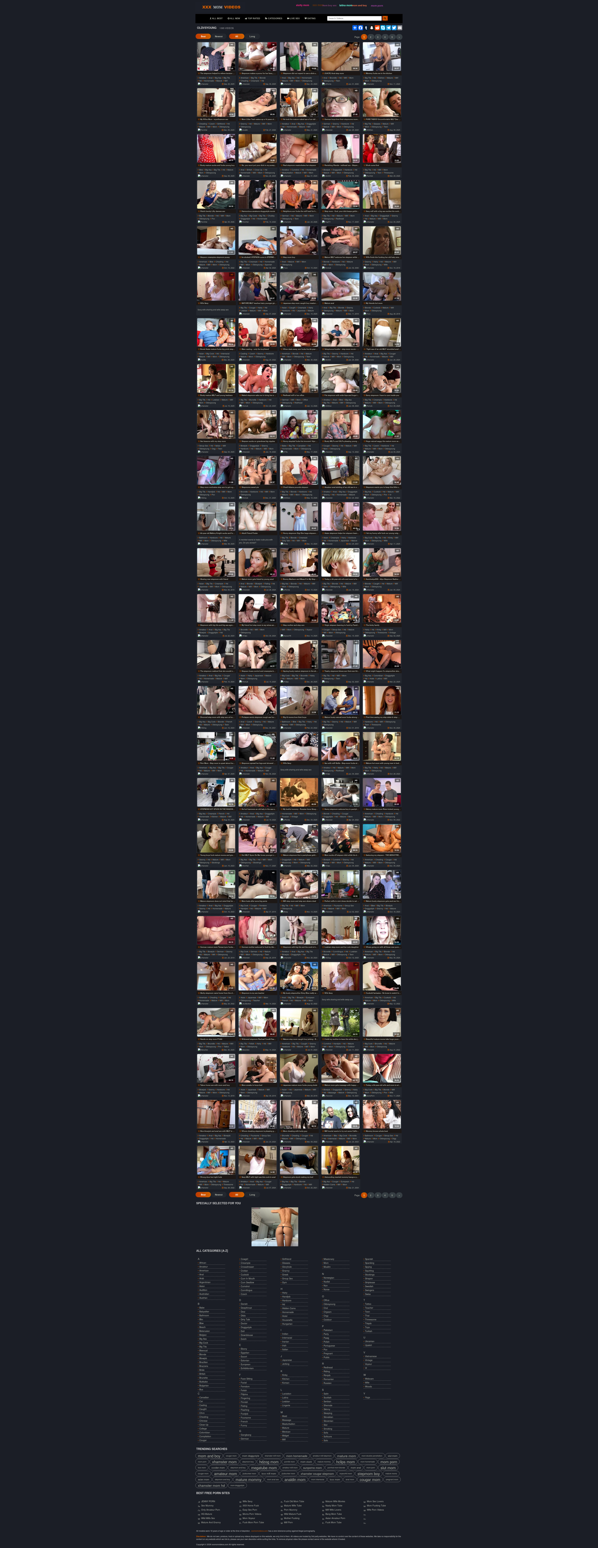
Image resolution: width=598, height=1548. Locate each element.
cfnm (202, 1412)
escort (244, 1356)
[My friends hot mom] (382, 286)
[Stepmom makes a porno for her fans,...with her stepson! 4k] (257, 56)
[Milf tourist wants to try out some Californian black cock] (340, 1114)
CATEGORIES (274, 18)
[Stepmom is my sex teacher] (257, 976)
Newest (219, 36)
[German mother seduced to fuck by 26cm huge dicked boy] (257, 930)
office (305, 399)
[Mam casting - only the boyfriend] (257, 332)
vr (390, 494)
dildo (243, 1315)
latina (379, 678)
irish (284, 1345)
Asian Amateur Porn (335, 1518)
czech (212, 123)
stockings (216, 862)
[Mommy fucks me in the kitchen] (382, 56)
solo (326, 1440)
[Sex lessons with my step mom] (216, 424)
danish (244, 1303)
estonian (245, 1360)
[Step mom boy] (299, 240)
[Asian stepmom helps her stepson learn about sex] (340, 516)
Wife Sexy (247, 1501)
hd (200, 80)
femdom (263, 905)
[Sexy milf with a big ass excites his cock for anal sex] (382, 194)
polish (327, 1341)
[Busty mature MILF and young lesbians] (216, 378)
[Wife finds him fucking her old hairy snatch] (382, 240)
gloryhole (287, 1266)
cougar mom (231, 1455)
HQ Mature (206, 1513)
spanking (369, 1262)
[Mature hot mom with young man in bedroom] (382, 746)
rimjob (327, 1375)
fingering (245, 1398)
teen (338, 80)
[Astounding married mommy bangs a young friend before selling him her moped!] (340, 1160)
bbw (201, 169)
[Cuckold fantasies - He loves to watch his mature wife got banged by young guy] (382, 976)
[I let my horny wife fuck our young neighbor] (382, 516)
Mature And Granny (211, 1522)
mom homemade (296, 1456)
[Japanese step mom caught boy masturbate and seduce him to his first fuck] (299, 286)
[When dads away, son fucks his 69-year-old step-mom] (299, 332)
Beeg (286, 543)
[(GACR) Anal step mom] (340, 56)
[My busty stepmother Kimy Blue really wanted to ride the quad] (299, 976)
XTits (286, 452)
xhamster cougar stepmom (317, 1473)
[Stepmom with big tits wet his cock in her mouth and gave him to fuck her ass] (299, 930)
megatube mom (264, 1467)
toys (367, 1327)
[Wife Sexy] (216, 286)
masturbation (287, 172)
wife (386, 264)
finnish (244, 1402)
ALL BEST (217, 18)
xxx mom (318, 5)
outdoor (351, 1046)
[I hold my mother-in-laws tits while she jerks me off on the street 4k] (340, 1022)
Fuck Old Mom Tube (294, 1501)
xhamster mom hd (211, 1485)
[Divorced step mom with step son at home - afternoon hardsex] (216, 700)
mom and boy (359, 5)
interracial (225, 353)
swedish (369, 1286)
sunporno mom (312, 1468)
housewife (287, 1319)
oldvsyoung (307, 80)
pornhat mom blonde (336, 1467)
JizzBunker (246, 1003)
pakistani (328, 1330)
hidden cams (329, 1184)
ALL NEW (235, 18)
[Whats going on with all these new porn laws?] (382, 930)
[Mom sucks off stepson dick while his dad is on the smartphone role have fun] (340, 838)
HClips (244, 635)
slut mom (392, 1455)
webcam (369, 1378)
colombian (378, 675)
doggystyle (311, 123)
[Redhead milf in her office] (299, 378)
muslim (327, 1266)
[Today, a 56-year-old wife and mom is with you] (382, 1068)
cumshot (295, 169)
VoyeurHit (287, 635)
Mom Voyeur (249, 1518)
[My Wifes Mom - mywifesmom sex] (216, 102)
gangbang (246, 1434)
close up (258, 169)
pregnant (328, 1353)
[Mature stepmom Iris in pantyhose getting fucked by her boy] (299, 838)
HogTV (327, 221)
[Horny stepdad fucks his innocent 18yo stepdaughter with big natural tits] (299, 424)
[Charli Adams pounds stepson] (299, 470)
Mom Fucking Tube (376, 1505)
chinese (203, 1420)
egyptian (245, 1352)
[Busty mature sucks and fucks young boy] (216, 148)
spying (368, 1266)
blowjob (326, 169)
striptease (370, 1282)
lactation (286, 1393)
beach (202, 1327)
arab (201, 1278)
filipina (244, 1394)
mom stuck (306, 1461)
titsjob (368, 1323)
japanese (301, 310)
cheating (244, 80)
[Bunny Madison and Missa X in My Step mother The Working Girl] (299, 562)
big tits (227, 77)
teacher (256, 1000)
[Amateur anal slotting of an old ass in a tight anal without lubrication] (340, 470)
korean (285, 1382)
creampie (255, 80)
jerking (285, 1363)
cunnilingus (338, 951)
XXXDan (370, 130)
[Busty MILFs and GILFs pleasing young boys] (340, 424)
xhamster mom (224, 1461)
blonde (263, 77)
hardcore (345, 123)
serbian (327, 1401)
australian (204, 1293)
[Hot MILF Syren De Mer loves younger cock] (257, 838)
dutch (244, 1338)
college (203, 1428)
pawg (326, 1337)
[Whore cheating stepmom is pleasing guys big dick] (257, 1114)
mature (219, 80)
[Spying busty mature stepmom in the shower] (299, 654)
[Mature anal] (340, 286)
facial (244, 1382)
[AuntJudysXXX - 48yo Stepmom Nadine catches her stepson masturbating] (382, 562)
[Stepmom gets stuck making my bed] (299, 1160)
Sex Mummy (207, 1505)
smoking (328, 1428)
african (202, 1262)
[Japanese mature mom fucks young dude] (299, 1068)
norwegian (329, 1277)
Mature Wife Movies (335, 1501)
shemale (328, 1405)
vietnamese (371, 1356)
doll (242, 1331)
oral (326, 1307)
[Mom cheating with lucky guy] (299, 1114)
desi (243, 1311)
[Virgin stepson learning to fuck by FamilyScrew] (340, 608)
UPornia (328, 84)
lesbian (244, 310)
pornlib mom (289, 1461)
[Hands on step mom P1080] (216, 1022)
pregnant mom (392, 1479)
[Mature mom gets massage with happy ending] (340, 1068)
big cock (253, 215)
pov (213, 218)
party (326, 1333)
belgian (203, 1334)
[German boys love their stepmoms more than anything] (340, 102)
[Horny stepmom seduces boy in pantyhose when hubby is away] (340, 792)
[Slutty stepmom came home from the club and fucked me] (216, 976)
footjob (244, 1413)
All (236, 36)
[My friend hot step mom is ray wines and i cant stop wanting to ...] (257, 608)
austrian (203, 1297)
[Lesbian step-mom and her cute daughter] (340, 930)
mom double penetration (372, 1455)
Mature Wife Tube (293, 1505)
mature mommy (324, 1461)
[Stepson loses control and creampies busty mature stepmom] (257, 654)
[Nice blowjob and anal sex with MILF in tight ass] (216, 1114)
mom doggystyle (250, 1455)
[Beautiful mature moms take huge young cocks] (382, 1022)
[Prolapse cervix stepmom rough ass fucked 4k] (257, 700)
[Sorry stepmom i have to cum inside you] (382, 378)
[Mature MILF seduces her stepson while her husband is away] (340, 240)
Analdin (245, 130)
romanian (329, 1379)
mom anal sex (273, 1479)
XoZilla (203, 359)
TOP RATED (253, 18)
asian (284, 307)
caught (292, 307)
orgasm (328, 1311)
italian (218, 445)
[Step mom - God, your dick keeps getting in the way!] (340, 194)
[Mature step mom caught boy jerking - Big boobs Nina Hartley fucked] (299, 1022)
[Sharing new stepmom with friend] (216, 562)
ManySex (204, 1049)
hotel (372, 678)
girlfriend (221, 123)
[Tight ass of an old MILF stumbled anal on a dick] (382, 332)
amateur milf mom (290, 1467)
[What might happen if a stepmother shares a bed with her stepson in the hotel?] (382, 654)
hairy (375, 261)
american (245, 77)
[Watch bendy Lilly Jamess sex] (216, 194)
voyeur (309, 629)
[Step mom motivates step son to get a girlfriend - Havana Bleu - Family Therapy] (216, 470)
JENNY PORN (208, 1501)
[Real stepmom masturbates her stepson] (299, 148)
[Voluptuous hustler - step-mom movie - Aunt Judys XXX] (340, 332)
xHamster (204, 84)
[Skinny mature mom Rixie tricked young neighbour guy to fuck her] (382, 792)
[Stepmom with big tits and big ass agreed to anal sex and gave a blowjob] (216, 608)
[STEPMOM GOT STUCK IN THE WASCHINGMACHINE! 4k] (216, 792)
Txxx (286, 267)
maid (284, 1416)
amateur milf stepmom (322, 1455)
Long (252, 36)
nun (326, 1285)
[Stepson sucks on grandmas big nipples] (257, 424)
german (326, 123)
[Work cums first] (382, 148)
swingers (369, 1290)
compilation (205, 1436)
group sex (203, 445)
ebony (244, 1348)
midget (285, 1435)
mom (298, 80)
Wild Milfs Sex (208, 1518)
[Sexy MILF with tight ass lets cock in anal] (257, 1160)
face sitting (246, 1378)
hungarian (287, 1323)
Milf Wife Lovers (333, 1509)
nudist (327, 1281)
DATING (311, 18)
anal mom (350, 1479)
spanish (268, 264)
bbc (335, 1135)
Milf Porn (288, 1522)
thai (367, 1315)
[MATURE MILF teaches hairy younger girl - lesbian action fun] (257, 286)
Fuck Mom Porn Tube (253, 1522)
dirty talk (286, 540)
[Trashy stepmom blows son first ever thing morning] (340, 654)
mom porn (377, 5)
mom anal (356, 1467)
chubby (271, 215)
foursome (338, 905)
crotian (244, 1270)
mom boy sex (329, 5)
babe (284, 445)
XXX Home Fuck (251, 1505)
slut (325, 1424)
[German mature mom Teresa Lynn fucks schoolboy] (216, 930)
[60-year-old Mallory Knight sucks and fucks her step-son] (216, 516)
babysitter (204, 1311)
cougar (252, 307)
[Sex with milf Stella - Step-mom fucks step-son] (340, 746)
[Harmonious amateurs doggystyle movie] (257, 194)
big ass (218, 77)
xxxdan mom (218, 1467)
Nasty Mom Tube (333, 1505)
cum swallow (247, 1282)
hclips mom (345, 1461)
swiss (368, 1294)
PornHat (204, 130)
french (229, 721)
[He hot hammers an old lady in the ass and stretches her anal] (257, 792)
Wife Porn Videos (375, 1509)
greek (285, 1274)
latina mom (345, 5)
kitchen (381, 77)
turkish (368, 1331)
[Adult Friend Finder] (257, 516)
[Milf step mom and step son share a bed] (299, 884)
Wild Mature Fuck (292, 1513)
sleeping (328, 1413)
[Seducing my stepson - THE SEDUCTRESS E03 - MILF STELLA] (382, 838)
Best (203, 36)
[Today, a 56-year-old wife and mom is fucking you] (340, 562)
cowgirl (244, 1258)
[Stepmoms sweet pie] (257, 470)
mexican (286, 1431)
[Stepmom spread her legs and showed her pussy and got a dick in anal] (257, 746)
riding (327, 1371)
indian (285, 1333)
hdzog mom (269, 1461)
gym (284, 1282)
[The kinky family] (382, 608)
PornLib (328, 267)
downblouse (247, 1335)
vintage (392, 632)
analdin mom (295, 1479)
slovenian (328, 1420)
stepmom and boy (238, 1467)
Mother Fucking (291, 1518)
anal (211, 77)
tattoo (226, 1046)
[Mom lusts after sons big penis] (257, 884)
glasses (376, 123)
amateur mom (225, 1473)
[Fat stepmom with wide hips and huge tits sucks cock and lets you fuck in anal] (340, 378)
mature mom (346, 1455)
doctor (244, 1323)
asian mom (203, 1479)
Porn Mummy (290, 1509)
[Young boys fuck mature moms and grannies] (216, 838)
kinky (390, 537)
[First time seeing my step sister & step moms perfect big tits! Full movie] (382, 700)
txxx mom (202, 1467)
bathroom (203, 537)
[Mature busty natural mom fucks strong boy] (340, 700)
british (249, 169)
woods (368, 1386)
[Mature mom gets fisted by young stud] (257, 562)
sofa (326, 1432)
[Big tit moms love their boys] (299, 700)
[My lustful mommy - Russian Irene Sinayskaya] (299, 792)
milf (226, 80)
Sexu (327, 681)
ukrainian (369, 1341)
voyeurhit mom (345, 1473)
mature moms (391, 1473)
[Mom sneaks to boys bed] (257, 1068)
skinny (327, 1409)
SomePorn (371, 1095)
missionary (286, 862)
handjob (211, 491)
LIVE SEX (294, 18)
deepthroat (246, 1307)
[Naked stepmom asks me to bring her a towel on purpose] (257, 378)
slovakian (328, 1417)
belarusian (204, 1330)
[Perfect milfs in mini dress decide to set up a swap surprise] (340, 884)
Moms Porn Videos (252, 1513)
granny (244, 123)
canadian (301, 445)
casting (244, 353)
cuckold (376, 307)
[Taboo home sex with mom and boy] (216, 1068)
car (201, 1401)
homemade (209, 80)
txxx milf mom (269, 1473)
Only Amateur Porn (210, 1509)
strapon (369, 1278)
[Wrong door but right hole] (216, 1160)
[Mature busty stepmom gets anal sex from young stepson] (382, 884)
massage (332, 1092)
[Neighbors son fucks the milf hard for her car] (299, 194)
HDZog (203, 497)
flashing (245, 1409)
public (327, 1357)
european (310, 997)
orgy (214, 448)
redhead (340, 218)
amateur (202, 77)
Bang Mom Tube (333, 1513)
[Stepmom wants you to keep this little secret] (382, 470)
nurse (327, 1289)
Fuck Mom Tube (333, 1522)
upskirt (368, 1345)
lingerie (286, 1405)
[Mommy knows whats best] (382, 1114)
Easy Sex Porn (250, 1509)
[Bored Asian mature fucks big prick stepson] (216, 332)
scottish (327, 1397)
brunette (333, 77)
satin (326, 1393)
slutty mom (302, 5)
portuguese (329, 1345)
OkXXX (328, 176)
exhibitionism (247, 1368)
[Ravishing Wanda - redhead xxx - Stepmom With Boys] (340, 148)
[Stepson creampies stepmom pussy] (216, 240)
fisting (267, 583)
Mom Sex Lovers (375, 1501)
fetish (251, 1043)
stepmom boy (248, 1461)
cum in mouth (248, 1278)
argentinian (205, 1282)
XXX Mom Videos (220, 7)
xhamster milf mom (273, 1455)
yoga (367, 1397)
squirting (369, 1270)
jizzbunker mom (249, 1473)
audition (203, 1290)
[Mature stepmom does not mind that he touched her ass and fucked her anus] (216, 884)
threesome (389, 172)
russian (285, 816)
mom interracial (317, 1479)
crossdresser (247, 1266)
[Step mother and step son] (299, 608)
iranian (285, 1341)
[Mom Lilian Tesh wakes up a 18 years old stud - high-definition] (257, 102)
